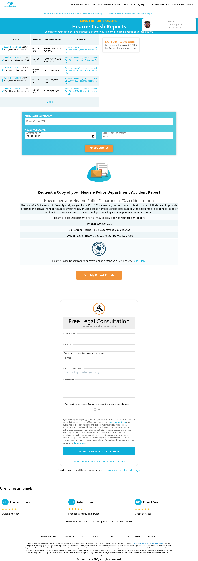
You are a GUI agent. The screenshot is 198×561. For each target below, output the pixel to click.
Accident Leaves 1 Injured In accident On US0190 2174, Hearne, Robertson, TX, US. (81, 91)
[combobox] (99, 372)
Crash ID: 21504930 (13, 78)
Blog (114, 536)
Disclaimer (132, 536)
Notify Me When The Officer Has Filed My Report (122, 4)
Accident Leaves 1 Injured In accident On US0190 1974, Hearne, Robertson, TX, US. (81, 81)
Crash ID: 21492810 (13, 88)
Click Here (140, 261)
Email (68, 358)
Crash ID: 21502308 (13, 57)
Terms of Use (79, 443)
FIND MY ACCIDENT (99, 148)
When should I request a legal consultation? (99, 461)
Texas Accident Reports (67, 13)
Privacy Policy (74, 536)
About (190, 4)
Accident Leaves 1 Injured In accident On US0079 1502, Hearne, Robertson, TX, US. (81, 50)
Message (69, 379)
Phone (68, 344)
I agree (100, 409)
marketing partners (117, 422)
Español (153, 536)
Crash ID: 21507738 (13, 47)
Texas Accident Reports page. (123, 470)
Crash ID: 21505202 (13, 67)
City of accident (74, 369)
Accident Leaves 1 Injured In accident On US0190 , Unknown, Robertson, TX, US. (81, 60)
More (49, 101)
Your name (71, 334)
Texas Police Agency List (94, 13)
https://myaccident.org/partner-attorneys (147, 543)
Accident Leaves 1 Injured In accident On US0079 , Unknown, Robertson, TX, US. (81, 71)
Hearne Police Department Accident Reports (132, 13)
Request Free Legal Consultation (167, 4)
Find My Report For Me (83, 4)
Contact (97, 536)
